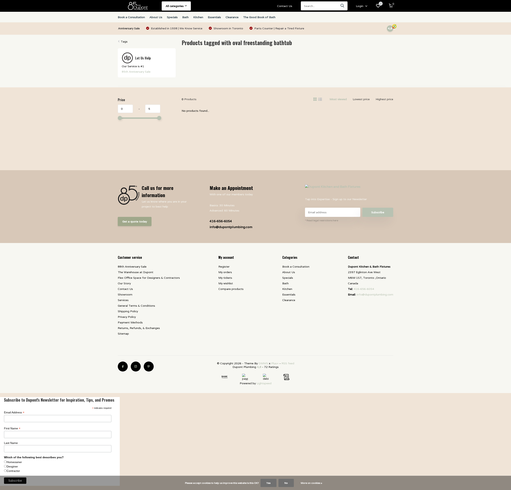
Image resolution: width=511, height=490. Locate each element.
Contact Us (284, 6)
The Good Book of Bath (259, 17)
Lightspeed (263, 383)
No (286, 482)
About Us (156, 17)
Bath (185, 17)
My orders (225, 272)
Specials (172, 17)
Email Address (14, 412)
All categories (175, 6)
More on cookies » (311, 482)
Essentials (214, 17)
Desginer (12, 466)
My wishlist (225, 283)
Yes (268, 482)
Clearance (232, 17)
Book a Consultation (131, 17)
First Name (12, 428)
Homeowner (14, 462)
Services (123, 300)
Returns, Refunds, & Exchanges (139, 328)
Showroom (125, 294)
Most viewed (338, 99)
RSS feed (287, 363)
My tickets (225, 278)
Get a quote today (134, 221)
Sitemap (123, 333)
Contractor (13, 470)
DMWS (263, 363)
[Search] (343, 5)
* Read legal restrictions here (321, 220)
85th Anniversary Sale (136, 71)
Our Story (124, 283)
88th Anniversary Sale (132, 266)
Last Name (11, 443)
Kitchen (198, 17)
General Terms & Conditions (136, 305)
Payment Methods (130, 322)
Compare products (231, 289)
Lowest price (361, 99)
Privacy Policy (127, 317)
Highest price (384, 99)
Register (224, 266)
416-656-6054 (221, 221)
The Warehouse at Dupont (135, 272)
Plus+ (275, 363)
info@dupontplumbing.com (231, 227)
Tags (124, 41)
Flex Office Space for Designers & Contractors (149, 278)
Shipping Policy (128, 311)
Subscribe (377, 212)
